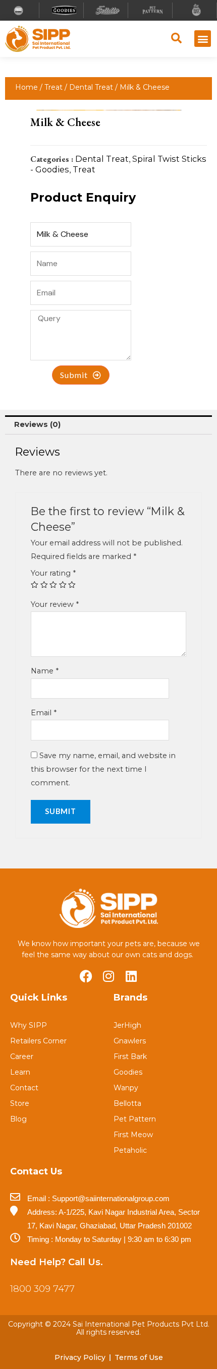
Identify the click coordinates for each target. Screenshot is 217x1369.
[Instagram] (108, 976)
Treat (53, 87)
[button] (202, 38)
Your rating (53, 573)
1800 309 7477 (42, 1288)
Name (45, 670)
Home (26, 87)
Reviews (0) (37, 424)
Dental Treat (91, 87)
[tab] (108, 424)
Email (44, 712)
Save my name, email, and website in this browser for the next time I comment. (103, 769)
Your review (55, 604)
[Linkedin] (131, 976)
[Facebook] (86, 976)
